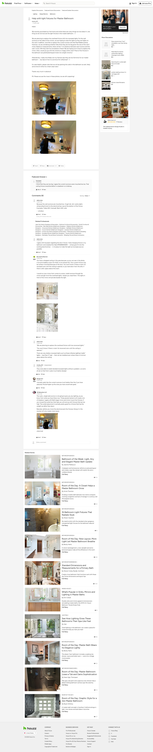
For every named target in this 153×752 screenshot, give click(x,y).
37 (96, 716)
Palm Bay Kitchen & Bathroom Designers (54, 226)
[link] (117, 122)
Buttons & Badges (71, 746)
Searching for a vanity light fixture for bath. (118, 62)
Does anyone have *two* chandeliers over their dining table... (119, 43)
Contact (89, 744)
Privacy (47, 736)
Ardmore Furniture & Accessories (68, 224)
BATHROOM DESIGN (68, 455)
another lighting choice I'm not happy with (118, 73)
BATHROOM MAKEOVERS (69, 668)
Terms (46, 738)
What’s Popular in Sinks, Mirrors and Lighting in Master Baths (78, 593)
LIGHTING (65, 615)
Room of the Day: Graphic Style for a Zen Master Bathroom (79, 699)
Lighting (35, 14)
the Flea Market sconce (80, 42)
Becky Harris (68, 544)
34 (96, 477)
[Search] (44, 3)
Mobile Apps (48, 744)
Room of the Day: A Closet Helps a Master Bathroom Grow (78, 487)
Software (27, 3)
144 (96, 584)
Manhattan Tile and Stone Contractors (52, 235)
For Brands (69, 744)
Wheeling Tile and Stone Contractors (74, 235)
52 (96, 663)
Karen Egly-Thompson (71, 677)
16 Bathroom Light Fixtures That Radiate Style (77, 513)
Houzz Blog (114, 730)
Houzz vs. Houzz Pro (71, 733)
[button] (62, 185)
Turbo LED (46, 208)
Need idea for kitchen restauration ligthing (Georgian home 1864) (117, 53)
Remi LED (60, 208)
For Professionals (70, 730)
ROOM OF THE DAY (67, 695)
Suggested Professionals (94, 736)
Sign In (89, 746)
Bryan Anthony (68, 704)
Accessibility (90, 738)
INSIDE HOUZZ (66, 588)
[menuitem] (18, 3)
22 (96, 504)
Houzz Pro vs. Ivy (70, 736)
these (50, 57)
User (65, 624)
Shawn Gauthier (69, 518)
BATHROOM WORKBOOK (69, 562)
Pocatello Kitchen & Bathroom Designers (53, 233)
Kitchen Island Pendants (118, 82)
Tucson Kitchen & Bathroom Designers (52, 230)
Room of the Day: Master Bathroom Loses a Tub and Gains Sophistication (79, 673)
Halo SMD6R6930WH (61, 245)
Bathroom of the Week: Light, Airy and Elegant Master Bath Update (78, 460)
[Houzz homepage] (6, 3)
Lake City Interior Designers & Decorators (46, 224)
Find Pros (17, 3)
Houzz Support (91, 741)
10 (96, 690)
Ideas (37, 3)
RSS (112, 741)
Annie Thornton (69, 491)
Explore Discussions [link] (37, 10)
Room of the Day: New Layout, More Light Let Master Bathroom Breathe (79, 540)
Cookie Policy (48, 741)
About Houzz (48, 730)
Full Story (65, 474)
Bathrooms (52, 14)
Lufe (65, 208)
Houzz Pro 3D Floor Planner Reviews (76, 741)
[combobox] (68, 3)
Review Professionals (93, 733)
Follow (62, 166)
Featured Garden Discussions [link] (70, 10)
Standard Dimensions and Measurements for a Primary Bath (77, 566)
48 (96, 557)
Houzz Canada (91, 730)
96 (96, 637)
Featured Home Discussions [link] (52, 10)
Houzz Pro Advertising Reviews (74, 738)
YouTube (113, 739)
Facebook (114, 736)
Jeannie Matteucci (70, 465)
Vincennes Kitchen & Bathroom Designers (53, 228)
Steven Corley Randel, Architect (74, 571)
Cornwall (53, 208)
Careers (47, 733)
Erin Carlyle (67, 597)
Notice (52, 736)
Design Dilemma (44, 14)
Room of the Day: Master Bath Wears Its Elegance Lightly (79, 646)
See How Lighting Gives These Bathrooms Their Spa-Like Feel (76, 619)
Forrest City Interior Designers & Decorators (54, 231)
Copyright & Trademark (51, 746)
